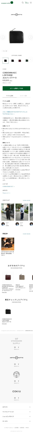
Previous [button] (2, 37)
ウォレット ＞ (6, 193)
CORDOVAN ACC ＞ (9, 186)
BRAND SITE (16, 349)
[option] (16, 38)
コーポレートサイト (8, 427)
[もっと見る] (26, 200)
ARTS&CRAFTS (20, 330)
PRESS (27, 427)
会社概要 (16, 427)
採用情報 (22, 427)
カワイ (7, 222)
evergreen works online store (8, 330)
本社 (7, 224)
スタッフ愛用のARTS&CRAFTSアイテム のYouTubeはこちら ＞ (15, 113)
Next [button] (30, 37)
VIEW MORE (26, 233)
